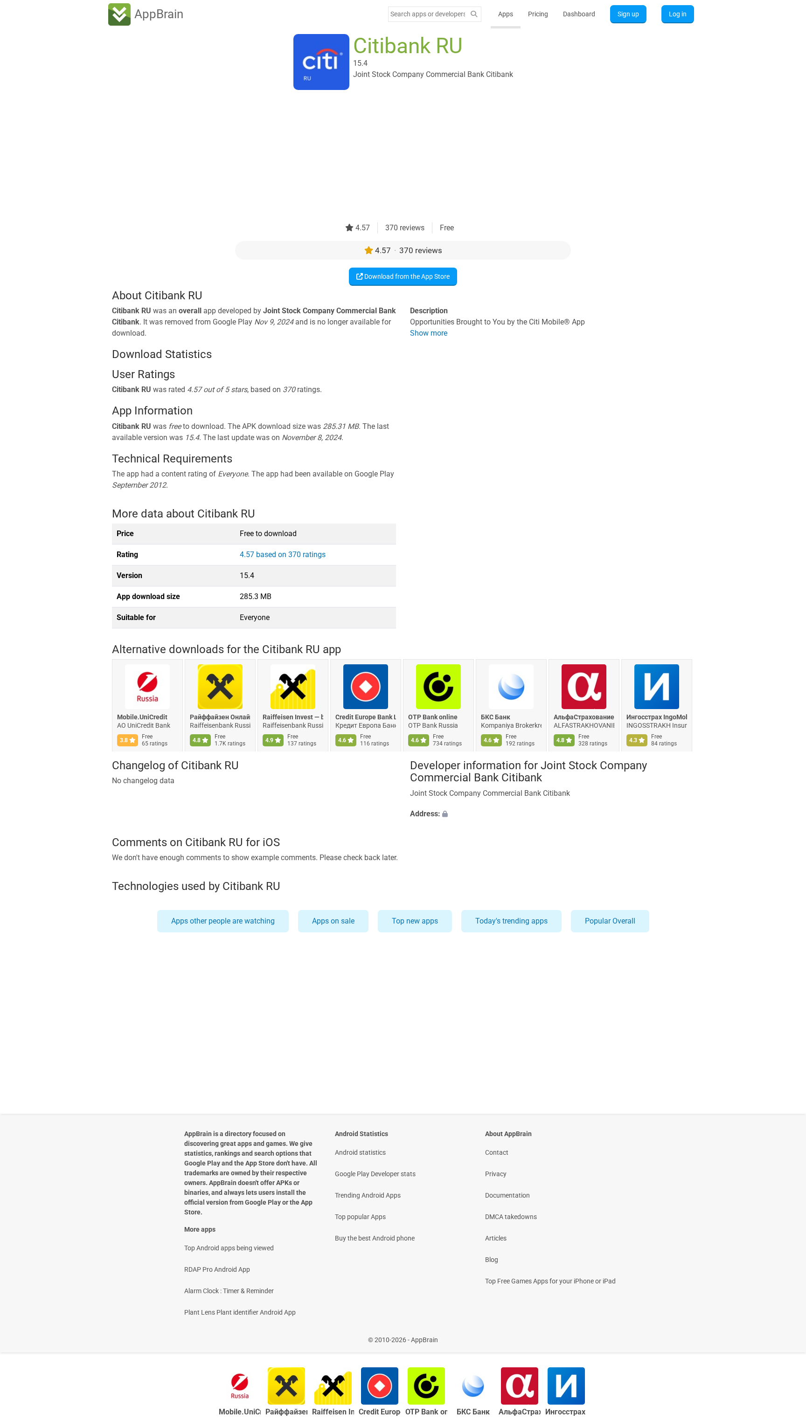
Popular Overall (610, 921)
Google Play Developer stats (375, 1174)
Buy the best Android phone (375, 1238)
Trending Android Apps (368, 1195)
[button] (552, 814)
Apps (505, 14)
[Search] (474, 14)
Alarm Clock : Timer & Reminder (229, 1291)
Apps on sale (333, 921)
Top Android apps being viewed (229, 1248)
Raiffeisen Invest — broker (293, 717)
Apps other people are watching (223, 921)
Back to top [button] (782, 1334)
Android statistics (360, 1152)
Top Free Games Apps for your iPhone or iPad (550, 1281)
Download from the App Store (406, 276)
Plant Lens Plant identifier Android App (240, 1312)
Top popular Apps (360, 1216)
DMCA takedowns (511, 1216)
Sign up (628, 14)
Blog (491, 1259)
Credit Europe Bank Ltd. (365, 717)
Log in (678, 14)
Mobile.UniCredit (142, 717)
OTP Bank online (433, 717)
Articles (496, 1238)
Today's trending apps (511, 921)
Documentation (507, 1195)
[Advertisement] (392, 157)
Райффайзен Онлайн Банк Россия (220, 717)
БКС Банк (495, 717)
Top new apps (415, 921)
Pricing (538, 14)
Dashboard (579, 14)
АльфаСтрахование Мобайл (584, 717)
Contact (496, 1152)
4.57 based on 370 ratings (283, 554)
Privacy (496, 1174)
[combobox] (428, 14)
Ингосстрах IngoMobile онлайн (656, 717)
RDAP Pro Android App (217, 1269)
